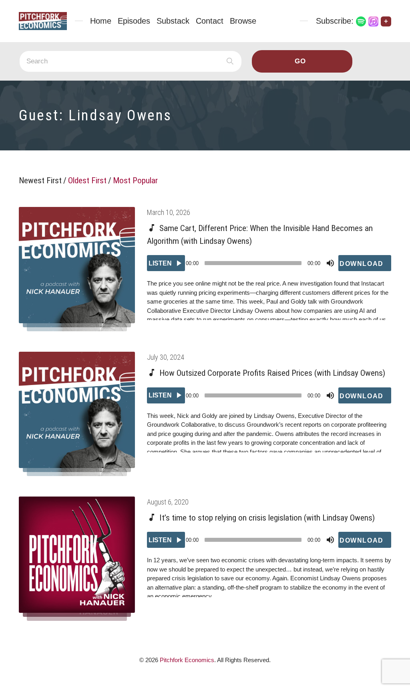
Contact (209, 20)
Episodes (134, 20)
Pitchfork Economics (187, 660)
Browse (243, 20)
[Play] (166, 263)
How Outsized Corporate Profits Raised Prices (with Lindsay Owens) (272, 373)
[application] (269, 263)
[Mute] (330, 263)
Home (100, 20)
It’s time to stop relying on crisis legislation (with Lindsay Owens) (267, 518)
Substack (173, 20)
